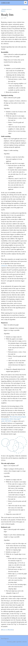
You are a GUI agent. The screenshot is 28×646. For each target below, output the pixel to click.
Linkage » (25, 9)
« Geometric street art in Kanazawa (6, 10)
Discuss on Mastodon (7, 630)
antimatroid (4, 265)
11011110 (5, 2)
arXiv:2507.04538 (6, 421)
